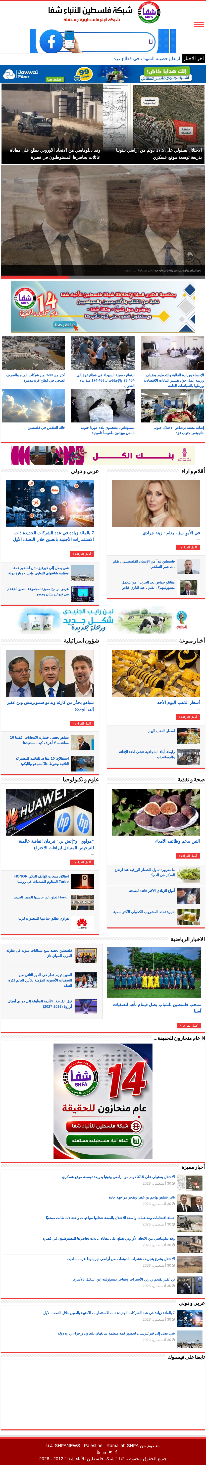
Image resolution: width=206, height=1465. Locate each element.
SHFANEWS (67, 1445)
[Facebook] (116, 1452)
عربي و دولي (85, 471)
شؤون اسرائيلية (81, 641)
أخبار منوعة (192, 641)
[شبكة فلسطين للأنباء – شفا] (103, 11)
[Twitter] (110, 1452)
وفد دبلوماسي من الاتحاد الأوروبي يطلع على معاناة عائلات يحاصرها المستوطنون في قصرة (109, 1238)
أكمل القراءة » (82, 554)
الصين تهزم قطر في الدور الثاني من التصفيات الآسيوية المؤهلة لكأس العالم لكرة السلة (40, 980)
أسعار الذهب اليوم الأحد (178, 702)
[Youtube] (98, 1452)
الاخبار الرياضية (188, 940)
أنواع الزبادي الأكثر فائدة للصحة (152, 891)
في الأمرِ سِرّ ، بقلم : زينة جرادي (171, 532)
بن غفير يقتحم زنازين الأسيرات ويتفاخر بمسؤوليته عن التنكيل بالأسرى (124, 1279)
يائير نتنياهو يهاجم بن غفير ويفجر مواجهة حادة (142, 1197)
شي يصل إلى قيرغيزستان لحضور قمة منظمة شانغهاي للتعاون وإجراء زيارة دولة (116, 1333)
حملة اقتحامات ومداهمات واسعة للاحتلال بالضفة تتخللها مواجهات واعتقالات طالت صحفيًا (155, 270)
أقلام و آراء (193, 471)
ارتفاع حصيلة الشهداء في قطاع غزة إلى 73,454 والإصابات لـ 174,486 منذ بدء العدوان (102, 58)
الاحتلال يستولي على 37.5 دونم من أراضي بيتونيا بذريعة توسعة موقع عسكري (118, 1177)
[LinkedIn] (104, 1452)
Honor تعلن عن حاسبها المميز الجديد (41, 897)
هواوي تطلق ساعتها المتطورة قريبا (43, 918)
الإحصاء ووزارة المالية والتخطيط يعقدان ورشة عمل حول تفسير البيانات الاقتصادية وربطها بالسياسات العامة (174, 380)
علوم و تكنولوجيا (81, 780)
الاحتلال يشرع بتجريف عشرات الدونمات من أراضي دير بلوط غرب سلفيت (121, 1259)
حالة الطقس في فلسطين (46, 427)
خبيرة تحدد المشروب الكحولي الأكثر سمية (144, 912)
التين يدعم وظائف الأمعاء (177, 841)
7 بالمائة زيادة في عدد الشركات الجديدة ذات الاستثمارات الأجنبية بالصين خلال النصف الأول (109, 1313)
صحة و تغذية (191, 780)
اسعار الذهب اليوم (161, 731)
